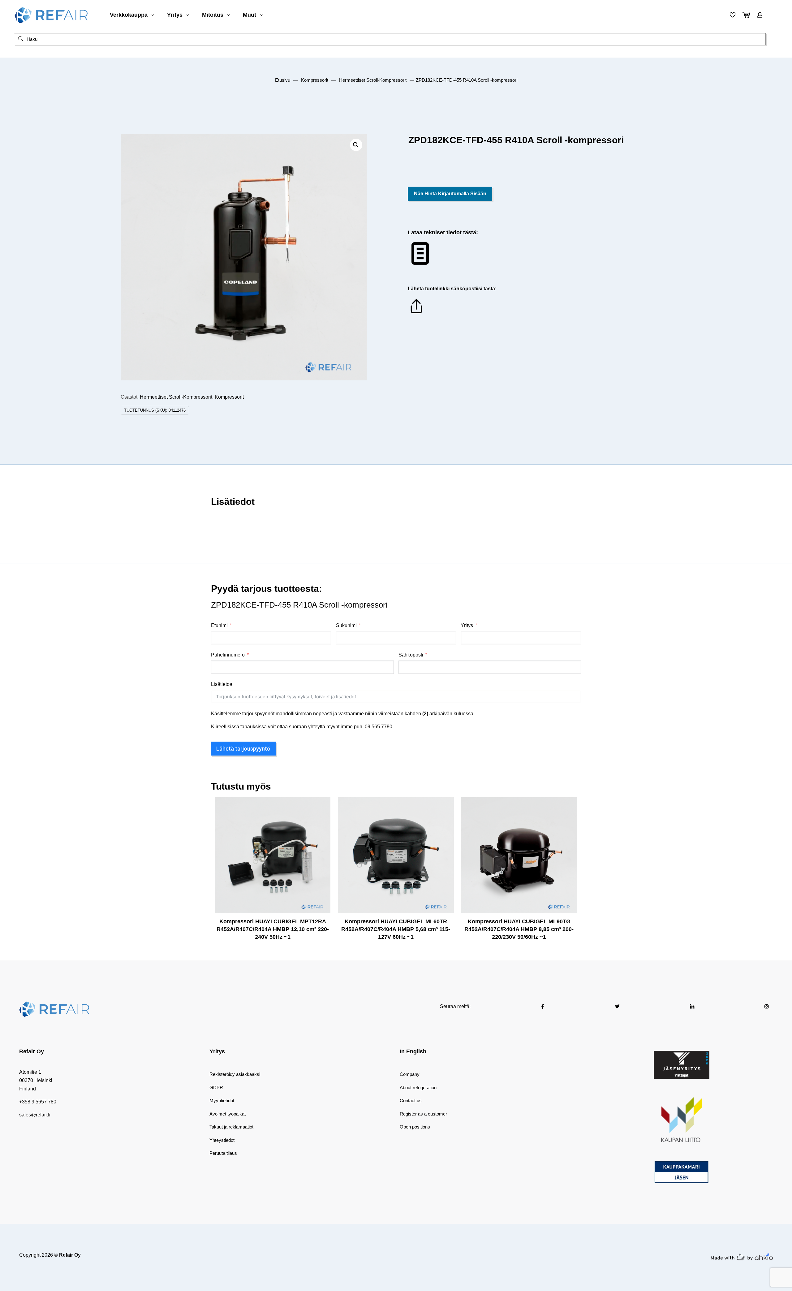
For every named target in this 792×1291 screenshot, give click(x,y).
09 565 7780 (378, 726)
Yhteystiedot (222, 1140)
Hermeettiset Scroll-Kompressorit (373, 80)
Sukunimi (346, 625)
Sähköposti (410, 654)
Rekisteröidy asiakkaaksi (234, 1074)
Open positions (415, 1126)
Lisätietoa (221, 684)
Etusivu (282, 80)
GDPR (216, 1087)
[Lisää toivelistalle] (321, 832)
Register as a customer (423, 1113)
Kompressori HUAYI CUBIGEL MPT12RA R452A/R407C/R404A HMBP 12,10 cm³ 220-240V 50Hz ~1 (273, 929)
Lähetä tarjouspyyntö (243, 748)
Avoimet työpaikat (227, 1113)
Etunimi (219, 625)
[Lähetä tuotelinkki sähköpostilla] (416, 313)
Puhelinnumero (228, 654)
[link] (681, 1065)
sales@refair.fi (34, 1114)
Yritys (467, 625)
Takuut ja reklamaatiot (231, 1126)
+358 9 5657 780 (37, 1101)
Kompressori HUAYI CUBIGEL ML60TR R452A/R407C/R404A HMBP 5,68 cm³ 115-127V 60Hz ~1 (395, 929)
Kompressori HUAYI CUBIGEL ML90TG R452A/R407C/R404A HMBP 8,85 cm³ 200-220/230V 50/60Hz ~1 (519, 929)
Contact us (411, 1100)
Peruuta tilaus (223, 1153)
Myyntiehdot (221, 1100)
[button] (356, 145)
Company (410, 1074)
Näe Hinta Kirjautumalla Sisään (450, 193)
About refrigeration (418, 1087)
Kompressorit (314, 80)
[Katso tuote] (321, 819)
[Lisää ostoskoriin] (321, 806)
